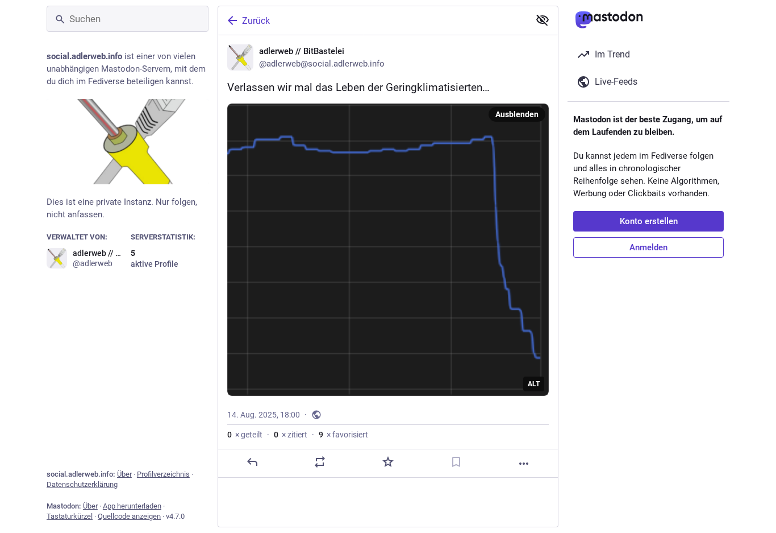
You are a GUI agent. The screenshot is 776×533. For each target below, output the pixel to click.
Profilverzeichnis (163, 474)
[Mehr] (524, 463)
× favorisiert (343, 434)
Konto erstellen (649, 221)
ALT (534, 384)
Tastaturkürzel (70, 516)
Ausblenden (517, 114)
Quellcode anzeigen (129, 516)
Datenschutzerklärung (82, 484)
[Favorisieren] (388, 462)
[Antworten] (252, 462)
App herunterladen (132, 506)
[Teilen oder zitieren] (320, 462)
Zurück (256, 20)
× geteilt (244, 434)
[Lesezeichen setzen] (456, 462)
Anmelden (648, 247)
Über (124, 474)
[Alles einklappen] (542, 20)
